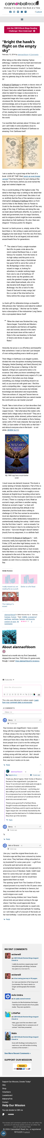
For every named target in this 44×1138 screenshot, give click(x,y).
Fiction (13, 617)
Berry (15, 775)
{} (29, 694)
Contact (5, 1102)
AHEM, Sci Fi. (13, 430)
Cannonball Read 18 (22, 2)
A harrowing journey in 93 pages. (26, 978)
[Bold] (4, 694)
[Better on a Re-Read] (29, 579)
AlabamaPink (7, 1099)
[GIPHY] (34, 694)
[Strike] (12, 694)
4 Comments (33, 55)
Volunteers (6, 1092)
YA (18, 621)
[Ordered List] (15, 694)
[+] (31, 694)
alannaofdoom (16, 772)
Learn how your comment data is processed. (20, 701)
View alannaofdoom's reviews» (27, 661)
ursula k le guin (10, 621)
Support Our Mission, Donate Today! (16, 1082)
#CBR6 (24, 617)
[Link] (26, 694)
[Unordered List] (18, 694)
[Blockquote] (20, 694)
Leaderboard (7, 1095)
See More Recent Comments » (18, 1053)
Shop (4, 1088)
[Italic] (7, 694)
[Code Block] (23, 694)
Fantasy (7, 617)
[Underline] (9, 694)
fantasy (22, 619)
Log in (39, 12)
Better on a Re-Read (28, 587)
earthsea (15, 619)
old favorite (30, 619)
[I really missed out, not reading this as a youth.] (10, 579)
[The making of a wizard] (10, 596)
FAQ (4, 1085)
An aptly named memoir (22, 999)
